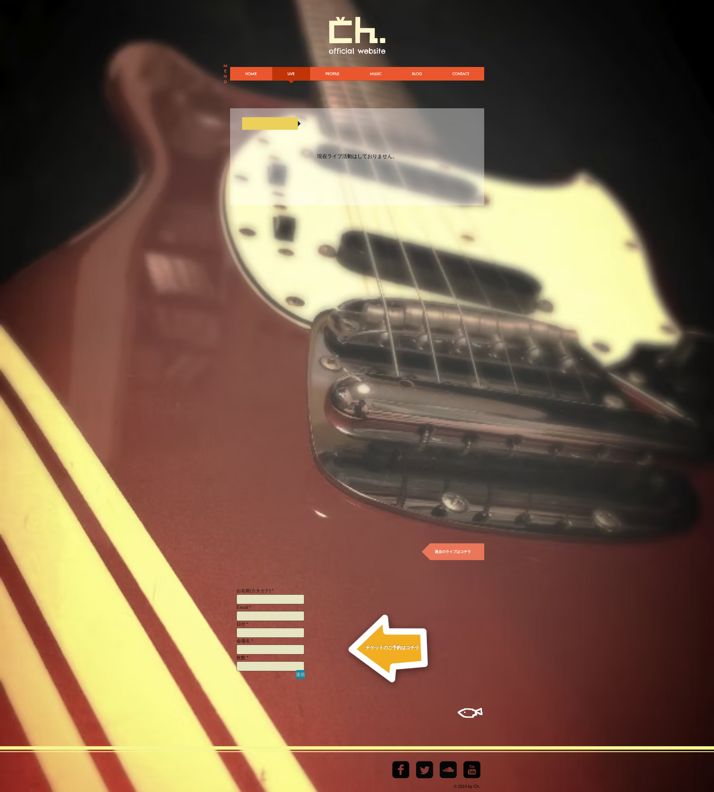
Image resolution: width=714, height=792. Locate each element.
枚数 (241, 658)
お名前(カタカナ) (254, 591)
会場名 (243, 641)
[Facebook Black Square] (400, 769)
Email (242, 607)
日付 (241, 624)
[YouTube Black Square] (472, 769)
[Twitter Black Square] (424, 769)
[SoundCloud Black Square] (448, 769)
